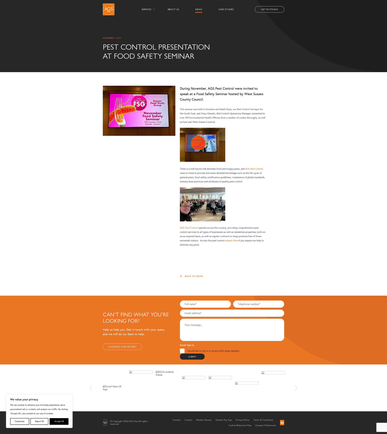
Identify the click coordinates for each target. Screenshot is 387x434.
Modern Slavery (204, 420)
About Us (173, 9)
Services (146, 9)
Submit (192, 356)
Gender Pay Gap (224, 420)
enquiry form (231, 240)
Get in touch (269, 9)
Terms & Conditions (263, 420)
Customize (19, 421)
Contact (177, 420)
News (198, 9)
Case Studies (226, 9)
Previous (91, 388)
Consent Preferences (265, 425)
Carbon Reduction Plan (240, 425)
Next (296, 388)
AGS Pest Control (254, 168)
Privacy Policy (242, 420)
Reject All (39, 421)
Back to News (194, 276)
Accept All (59, 421)
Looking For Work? (122, 346)
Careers (188, 420)
